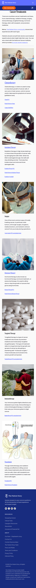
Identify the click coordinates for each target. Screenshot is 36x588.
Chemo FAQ (7, 100)
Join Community (9, 8)
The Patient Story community (15, 29)
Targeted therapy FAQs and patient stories (13, 359)
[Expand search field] (32, 7)
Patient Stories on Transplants (11, 485)
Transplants (8, 462)
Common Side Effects (9, 108)
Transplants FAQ (8, 481)
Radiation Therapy (10, 147)
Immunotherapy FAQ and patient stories (13, 415)
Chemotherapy (10, 82)
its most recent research (20, 42)
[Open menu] (32, 2)
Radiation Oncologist (9, 177)
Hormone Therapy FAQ (9, 290)
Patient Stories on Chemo (10, 104)
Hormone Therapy (10, 273)
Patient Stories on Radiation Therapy (12, 172)
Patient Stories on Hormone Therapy (12, 294)
